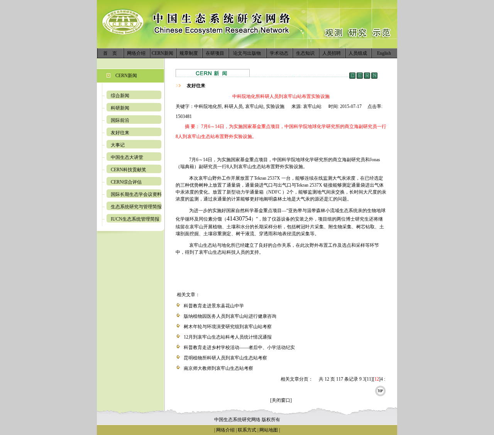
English (384, 53)
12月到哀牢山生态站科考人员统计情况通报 (228, 337)
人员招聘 (331, 53)
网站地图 (268, 430)
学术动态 (279, 53)
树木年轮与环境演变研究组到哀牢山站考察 (228, 326)
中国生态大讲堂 (127, 157)
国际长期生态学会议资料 (136, 194)
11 (369, 379)
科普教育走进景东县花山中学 (214, 306)
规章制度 (188, 53)
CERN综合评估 (126, 182)
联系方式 (246, 430)
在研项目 (215, 53)
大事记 (118, 145)
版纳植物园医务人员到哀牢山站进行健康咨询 (230, 316)
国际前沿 (120, 120)
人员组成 (358, 53)
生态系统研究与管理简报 (136, 206)
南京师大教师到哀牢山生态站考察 (218, 368)
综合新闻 (120, 95)
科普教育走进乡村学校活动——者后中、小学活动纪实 (239, 347)
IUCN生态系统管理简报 (135, 219)
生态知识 (305, 53)
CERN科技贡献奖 (128, 169)
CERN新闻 (162, 53)
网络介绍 (136, 53)
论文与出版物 (247, 53)
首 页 (110, 53)
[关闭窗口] (281, 400)
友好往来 (120, 132)
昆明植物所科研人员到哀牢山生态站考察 (225, 358)
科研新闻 (120, 108)
